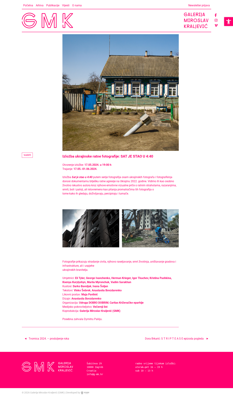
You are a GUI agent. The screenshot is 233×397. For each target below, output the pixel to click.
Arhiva (39, 5)
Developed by (73, 392)
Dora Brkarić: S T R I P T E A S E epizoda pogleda (174, 338)
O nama (77, 5)
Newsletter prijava (199, 5)
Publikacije (52, 5)
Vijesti (65, 5)
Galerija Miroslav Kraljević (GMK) (47, 392)
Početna (28, 5)
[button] (228, 21)
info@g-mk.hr (95, 374)
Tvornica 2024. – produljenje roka (49, 338)
